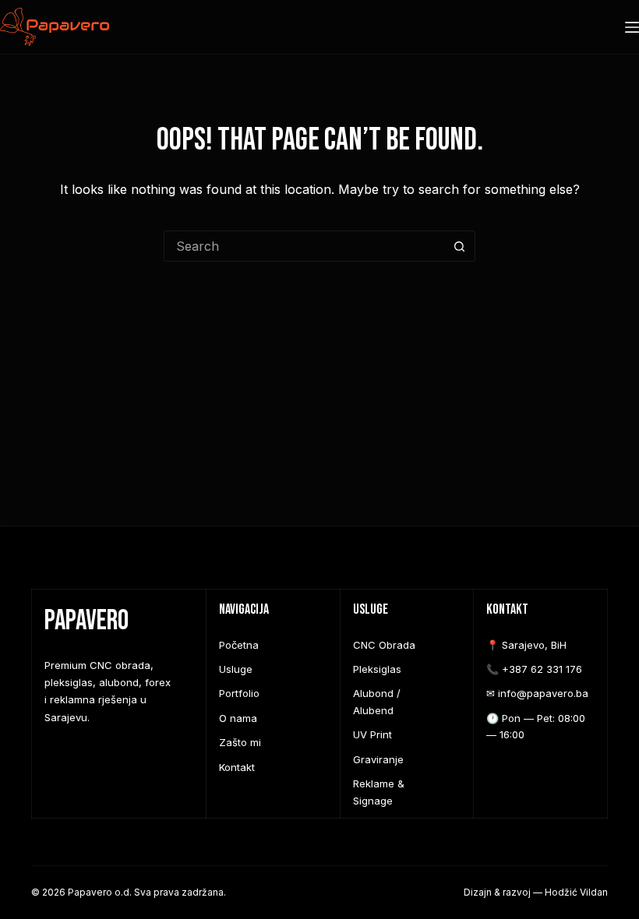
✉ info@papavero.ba (537, 693)
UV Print (372, 734)
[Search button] (459, 246)
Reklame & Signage (378, 791)
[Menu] (632, 27)
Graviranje (378, 759)
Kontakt (237, 767)
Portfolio (239, 693)
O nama (238, 718)
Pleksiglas (377, 669)
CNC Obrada (384, 645)
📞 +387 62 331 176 (534, 669)
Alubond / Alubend (377, 701)
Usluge (235, 669)
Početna (239, 645)
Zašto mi (240, 742)
